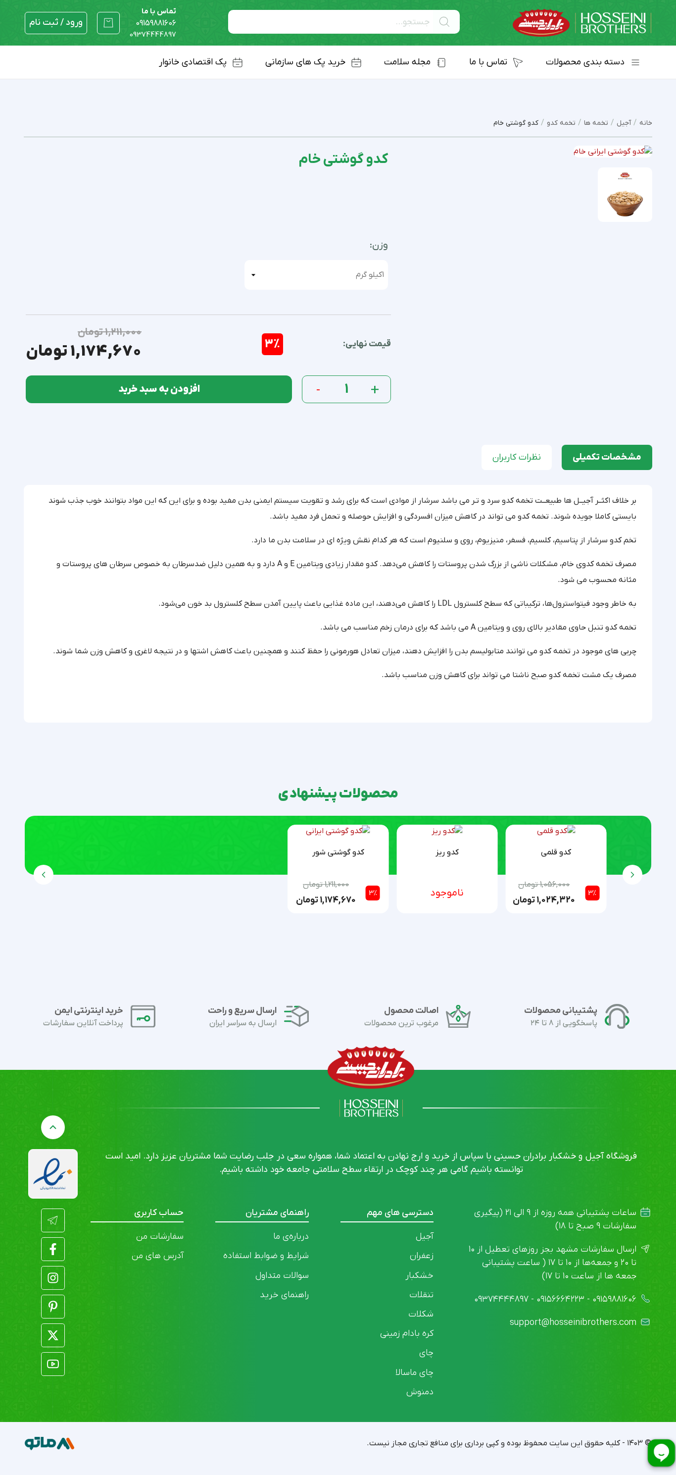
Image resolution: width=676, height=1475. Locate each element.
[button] (43, 875)
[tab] (607, 457)
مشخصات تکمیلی (607, 457)
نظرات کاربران (516, 457)
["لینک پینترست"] (53, 1306)
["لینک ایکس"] (53, 1335)
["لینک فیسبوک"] (53, 1249)
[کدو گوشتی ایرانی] (338, 831)
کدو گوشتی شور (338, 852)
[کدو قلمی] (556, 831)
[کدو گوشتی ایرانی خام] (625, 194)
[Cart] (108, 23)
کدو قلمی (556, 852)
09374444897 (153, 35)
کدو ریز (447, 852)
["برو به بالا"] (53, 1127)
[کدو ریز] (447, 831)
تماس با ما (156, 17)
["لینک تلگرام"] (53, 1220)
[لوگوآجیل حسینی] (582, 23)
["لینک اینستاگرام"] (53, 1278)
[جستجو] (446, 22)
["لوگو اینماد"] (53, 1174)
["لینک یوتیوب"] (53, 1364)
